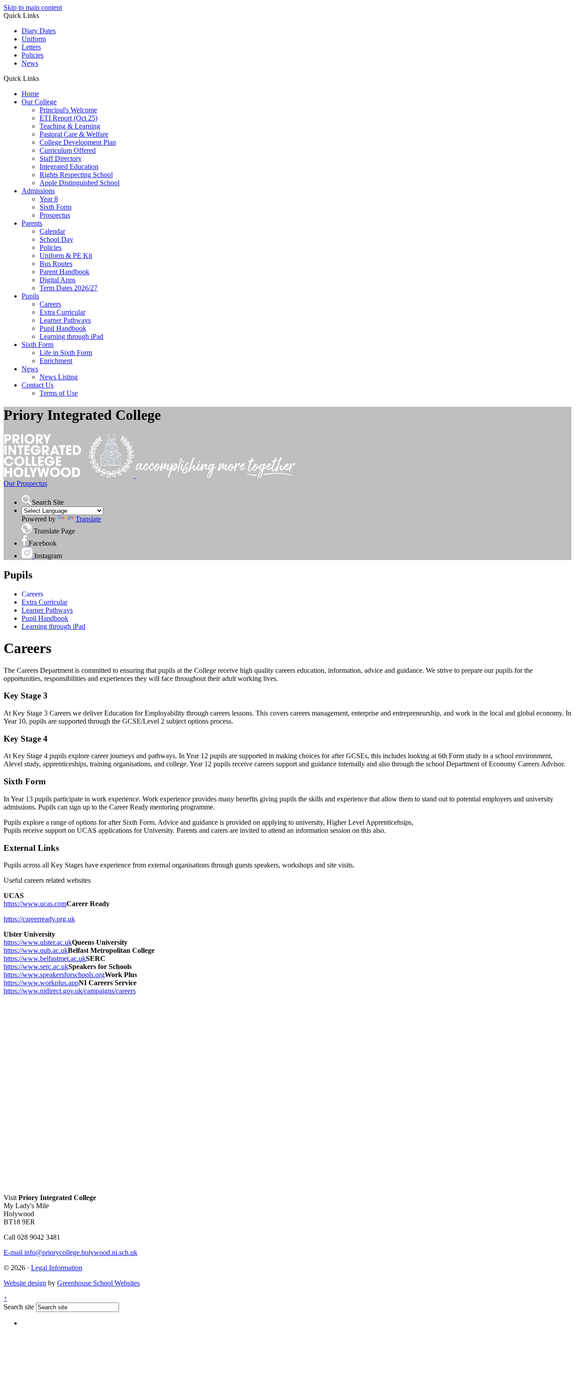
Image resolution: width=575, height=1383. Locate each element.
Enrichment (56, 361)
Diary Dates (39, 31)
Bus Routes (56, 263)
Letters (31, 47)
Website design (25, 1283)
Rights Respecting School (76, 174)
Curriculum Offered (68, 150)
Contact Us (37, 385)
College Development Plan (78, 142)
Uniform (34, 39)
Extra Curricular (62, 312)
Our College (39, 102)
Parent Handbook (64, 272)
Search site (19, 1307)
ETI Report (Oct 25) (68, 118)
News (30, 63)
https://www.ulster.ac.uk (38, 942)
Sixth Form (55, 207)
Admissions (38, 191)
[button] (42, 78)
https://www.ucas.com (35, 903)
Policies (33, 55)
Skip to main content (33, 7)
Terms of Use (59, 393)
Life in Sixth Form (66, 352)
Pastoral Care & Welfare (74, 134)
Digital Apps (57, 280)
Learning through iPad (71, 336)
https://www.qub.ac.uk (36, 950)
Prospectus (55, 215)
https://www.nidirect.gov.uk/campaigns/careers (70, 991)
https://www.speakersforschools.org (54, 974)
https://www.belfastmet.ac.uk (45, 958)
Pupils (30, 296)
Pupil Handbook (63, 328)
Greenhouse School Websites (98, 1283)
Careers (50, 304)
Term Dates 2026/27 (68, 288)
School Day (56, 239)
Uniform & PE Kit (66, 255)
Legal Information (56, 1268)
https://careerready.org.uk (39, 919)
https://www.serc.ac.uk (36, 966)
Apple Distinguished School (79, 183)
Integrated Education (69, 166)
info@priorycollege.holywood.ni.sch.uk (70, 1252)
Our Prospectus (25, 483)
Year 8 (49, 199)
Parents (32, 223)
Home (30, 94)
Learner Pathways (65, 320)
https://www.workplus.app (41, 983)
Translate (88, 519)
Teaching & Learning (70, 126)
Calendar (52, 231)
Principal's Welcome (68, 110)
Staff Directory (61, 158)
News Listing (59, 377)
